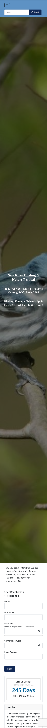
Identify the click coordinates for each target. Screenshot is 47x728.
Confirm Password (13, 641)
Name (8, 601)
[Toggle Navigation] (7, 5)
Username (9, 613)
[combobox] (16, 12)
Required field (11, 596)
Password (9, 624)
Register (10, 669)
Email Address (11, 652)
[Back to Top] (42, 723)
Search (36, 12)
